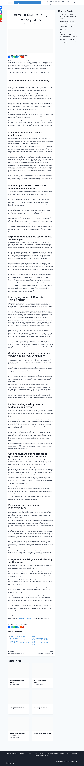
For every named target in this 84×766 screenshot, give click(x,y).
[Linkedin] (16, 57)
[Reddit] (21, 57)
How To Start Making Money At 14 (16, 652)
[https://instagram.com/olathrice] (13, 763)
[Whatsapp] (14, 57)
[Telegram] (18, 57)
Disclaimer (37, 755)
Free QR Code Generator (13, 753)
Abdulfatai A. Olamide (28, 23)
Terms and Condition (64, 753)
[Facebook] (9, 57)
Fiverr (20, 325)
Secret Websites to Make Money (42, 733)
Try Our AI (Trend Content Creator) (57, 4)
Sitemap (42, 755)
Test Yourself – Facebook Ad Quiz (51, 753)
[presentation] (18, 670)
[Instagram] (1, 14)
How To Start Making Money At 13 (26, 618)
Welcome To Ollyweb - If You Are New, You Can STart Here (26, 3)
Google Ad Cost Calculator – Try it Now (28, 753)
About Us (47, 755)
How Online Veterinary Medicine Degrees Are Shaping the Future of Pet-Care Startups (68, 28)
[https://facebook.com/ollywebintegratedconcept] (7, 763)
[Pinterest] (23, 57)
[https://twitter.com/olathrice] (10, 763)
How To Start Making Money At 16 (33, 615)
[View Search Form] (75, 3)
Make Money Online (31, 27)
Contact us (40, 753)
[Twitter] (12, 57)
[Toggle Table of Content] (50, 74)
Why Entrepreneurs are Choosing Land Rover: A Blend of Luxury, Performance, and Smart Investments (68, 34)
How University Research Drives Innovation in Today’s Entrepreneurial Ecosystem (68, 16)
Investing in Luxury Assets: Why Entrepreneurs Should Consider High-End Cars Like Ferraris (68, 41)
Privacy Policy (74, 753)
